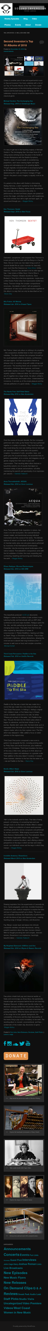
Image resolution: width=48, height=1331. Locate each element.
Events (18, 24)
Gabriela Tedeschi (21, 473)
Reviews (31, 1032)
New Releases (22, 1032)
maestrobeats (9, 51)
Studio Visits (26, 1299)
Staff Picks (39, 1032)
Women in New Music (17, 1312)
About (28, 24)
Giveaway (7, 1260)
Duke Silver (32, 268)
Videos (8, 1308)
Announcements (17, 1248)
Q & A (37, 1288)
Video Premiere (31, 1303)
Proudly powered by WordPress (24, 1326)
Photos (7, 24)
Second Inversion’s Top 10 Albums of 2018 (18, 43)
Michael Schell (9, 646)
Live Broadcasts (13, 1268)
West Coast (22, 1308)
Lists (39, 1264)
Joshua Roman (27, 1264)
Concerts (11, 1254)
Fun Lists (13, 1032)
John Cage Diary (11, 1264)
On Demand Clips (18, 1287)
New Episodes (15, 1272)
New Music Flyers (15, 1277)
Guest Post (16, 1260)
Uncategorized (13, 1303)
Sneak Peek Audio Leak (29, 1294)
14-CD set (25, 615)
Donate (38, 24)
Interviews (29, 1260)
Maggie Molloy (28, 201)
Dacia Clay (8, 293)
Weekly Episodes (11, 18)
